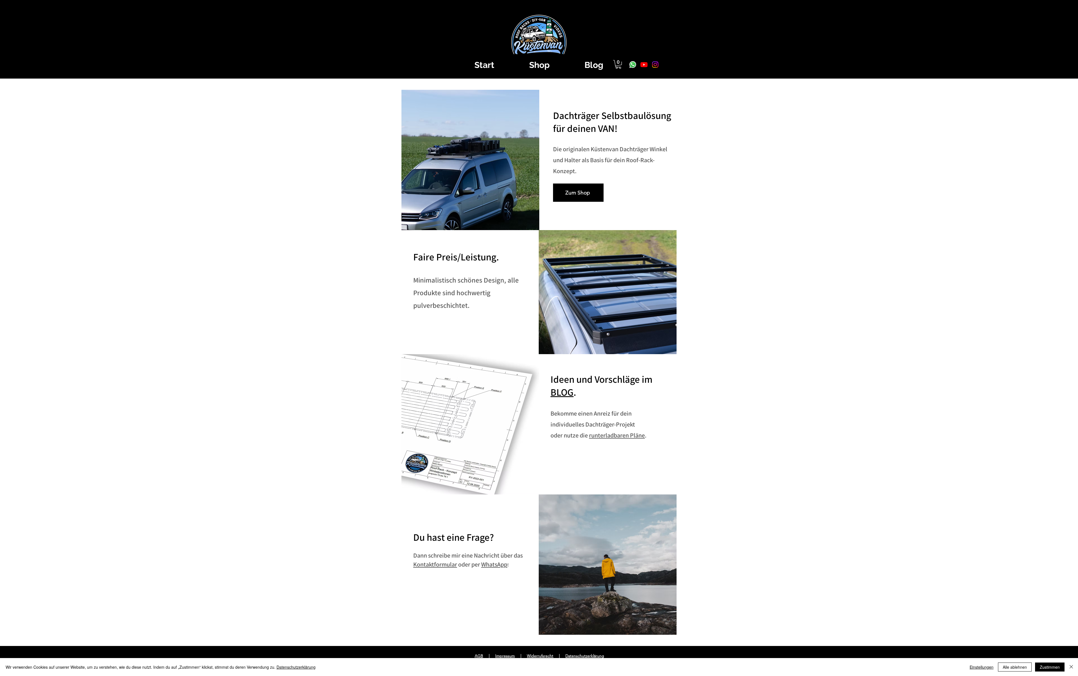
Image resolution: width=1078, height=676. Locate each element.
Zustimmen (1050, 667)
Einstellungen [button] (982, 667)
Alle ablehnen (1015, 667)
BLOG (562, 392)
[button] (618, 64)
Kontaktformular (435, 564)
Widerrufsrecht (540, 655)
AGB (479, 655)
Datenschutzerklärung (584, 655)
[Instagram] (655, 64)
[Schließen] (1071, 667)
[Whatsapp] (633, 64)
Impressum (505, 655)
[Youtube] (644, 64)
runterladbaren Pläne (617, 435)
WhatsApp (494, 564)
